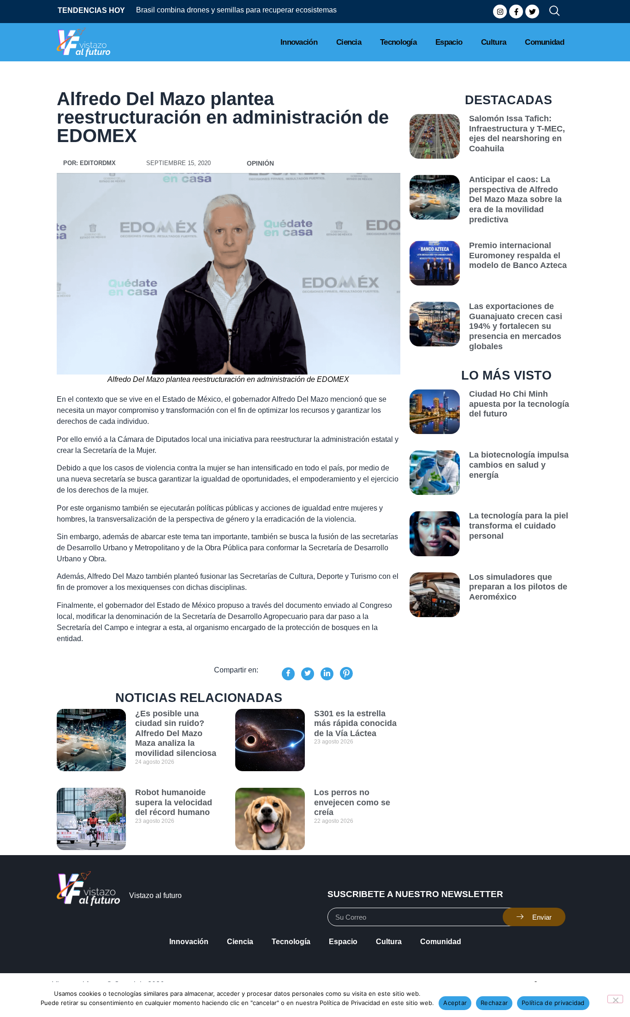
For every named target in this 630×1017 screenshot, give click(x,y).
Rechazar (494, 1002)
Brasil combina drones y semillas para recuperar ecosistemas (236, 10)
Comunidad (544, 42)
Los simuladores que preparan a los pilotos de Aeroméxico (518, 586)
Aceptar (455, 1002)
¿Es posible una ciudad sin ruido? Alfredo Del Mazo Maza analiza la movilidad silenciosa (175, 733)
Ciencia (348, 42)
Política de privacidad (553, 1002)
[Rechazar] (615, 999)
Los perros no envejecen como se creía (352, 802)
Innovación (298, 42)
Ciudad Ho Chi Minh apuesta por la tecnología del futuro (519, 403)
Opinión (260, 163)
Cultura (493, 42)
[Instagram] (500, 11)
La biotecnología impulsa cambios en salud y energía (519, 464)
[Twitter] (532, 11)
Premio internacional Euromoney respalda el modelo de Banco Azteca (518, 255)
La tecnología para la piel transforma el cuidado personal (518, 525)
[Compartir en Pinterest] (346, 673)
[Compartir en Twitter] (307, 673)
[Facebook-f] (516, 11)
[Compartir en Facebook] (288, 673)
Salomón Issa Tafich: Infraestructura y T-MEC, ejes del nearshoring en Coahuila (517, 133)
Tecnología (398, 42)
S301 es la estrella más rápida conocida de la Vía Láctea (355, 723)
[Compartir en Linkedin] (327, 673)
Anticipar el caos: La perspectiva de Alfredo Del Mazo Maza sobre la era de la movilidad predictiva (515, 199)
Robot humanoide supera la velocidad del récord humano (173, 802)
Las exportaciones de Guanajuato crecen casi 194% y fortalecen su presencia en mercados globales (515, 326)
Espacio (448, 42)
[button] (550, 11)
